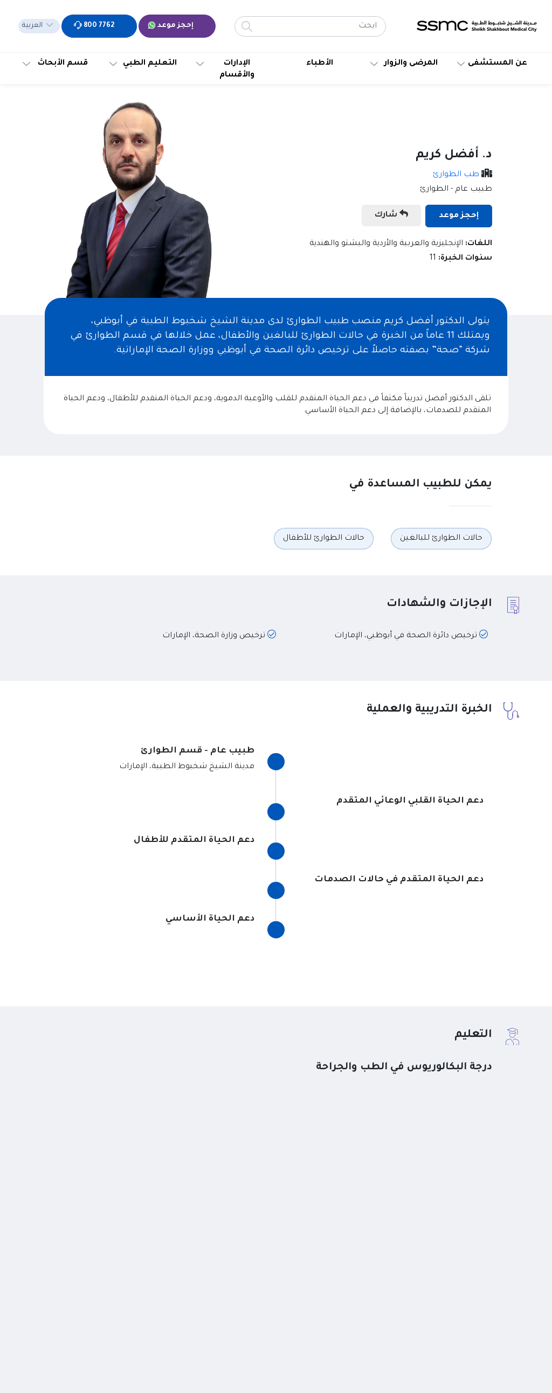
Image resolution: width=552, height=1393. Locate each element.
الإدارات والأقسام (236, 69)
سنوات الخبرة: (465, 258)
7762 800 (98, 26)
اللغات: (478, 244)
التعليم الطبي (150, 63)
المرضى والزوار (411, 63)
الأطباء (319, 63)
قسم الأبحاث (63, 63)
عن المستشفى (497, 63)
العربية (32, 26)
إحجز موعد (175, 26)
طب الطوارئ (456, 175)
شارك (387, 215)
